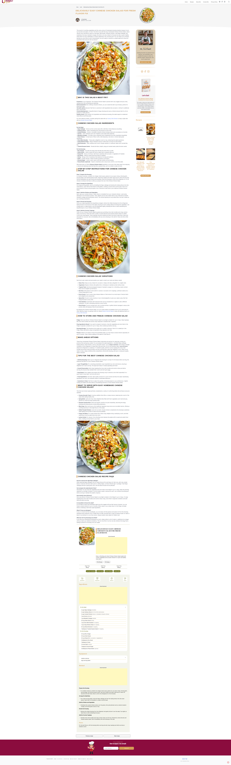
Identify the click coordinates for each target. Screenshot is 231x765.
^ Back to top (49, 758)
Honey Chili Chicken (113, 118)
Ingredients (82, 580)
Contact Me (206, 2)
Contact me (66, 758)
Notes (125, 580)
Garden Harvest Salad (86, 120)
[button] (125, 607)
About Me (198, 2)
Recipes (192, 2)
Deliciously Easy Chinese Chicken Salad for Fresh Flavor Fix (93, 7)
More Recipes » (145, 175)
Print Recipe (99, 562)
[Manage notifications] (228, 762)
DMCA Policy (90, 758)
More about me (145, 62)
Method (111, 580)
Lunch (81, 7)
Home (186, 2)
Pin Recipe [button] (107, 562)
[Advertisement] (111, 545)
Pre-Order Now (145, 112)
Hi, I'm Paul (60, 758)
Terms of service (82, 758)
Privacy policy (73, 758)
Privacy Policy (214, 2)
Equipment (97, 580)
